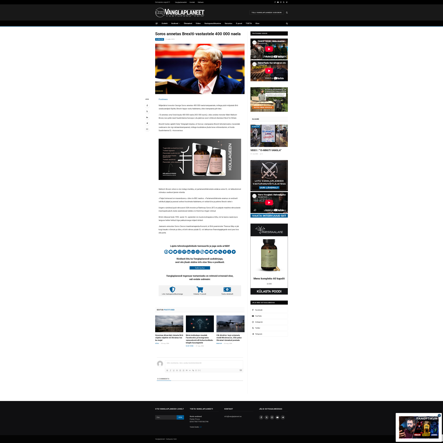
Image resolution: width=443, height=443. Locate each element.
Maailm (219, 343)
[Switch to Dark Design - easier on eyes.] (287, 12)
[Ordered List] (180, 370)
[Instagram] (180, 252)
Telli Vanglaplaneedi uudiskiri (267, 12)
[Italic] (170, 370)
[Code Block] (190, 370)
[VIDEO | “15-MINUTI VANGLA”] (269, 136)
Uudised (174, 23)
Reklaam (201, 2)
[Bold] (167, 370)
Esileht (165, 23)
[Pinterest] (184, 252)
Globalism (159, 39)
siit (200, 427)
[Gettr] (229, 252)
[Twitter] (147, 111)
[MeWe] (193, 252)
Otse (257, 23)
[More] (234, 252)
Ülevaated (188, 23)
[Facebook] (147, 105)
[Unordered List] (183, 370)
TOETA (249, 23)
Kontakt (192, 2)
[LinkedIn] (147, 117)
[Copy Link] (220, 252)
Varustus (228, 23)
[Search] (287, 23)
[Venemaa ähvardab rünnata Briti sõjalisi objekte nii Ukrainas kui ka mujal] (169, 323)
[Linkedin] (189, 252)
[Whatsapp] (198, 252)
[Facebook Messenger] (171, 252)
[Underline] (173, 370)
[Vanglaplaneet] (180, 12)
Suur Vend (190, 346)
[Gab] (225, 252)
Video (198, 23)
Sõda (157, 343)
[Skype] (202, 252)
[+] (199, 370)
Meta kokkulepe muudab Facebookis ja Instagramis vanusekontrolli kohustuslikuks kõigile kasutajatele (199, 339)
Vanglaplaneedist (181, 2)
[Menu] (157, 23)
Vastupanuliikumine (212, 23)
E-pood (239, 23)
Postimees (163, 99)
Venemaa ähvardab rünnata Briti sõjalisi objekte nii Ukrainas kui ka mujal (169, 337)
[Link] (193, 370)
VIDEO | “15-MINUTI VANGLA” (265, 150)
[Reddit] (216, 252)
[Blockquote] (186, 370)
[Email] (147, 129)
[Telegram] (147, 123)
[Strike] (177, 370)
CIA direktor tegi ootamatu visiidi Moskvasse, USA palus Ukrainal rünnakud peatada (229, 337)
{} (196, 370)
